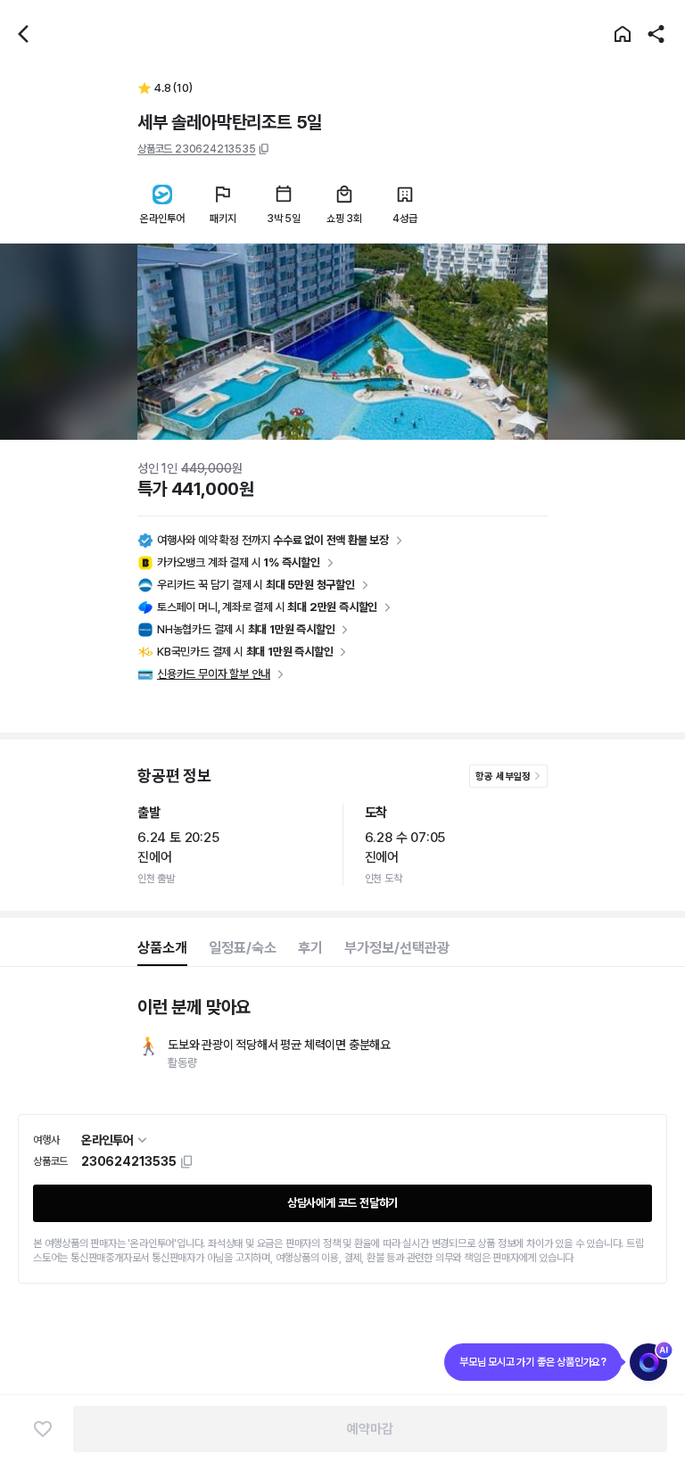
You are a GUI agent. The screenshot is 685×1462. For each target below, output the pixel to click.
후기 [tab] (310, 947)
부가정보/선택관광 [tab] (397, 947)
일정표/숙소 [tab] (242, 947)
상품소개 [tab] (162, 947)
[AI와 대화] (648, 1362)
